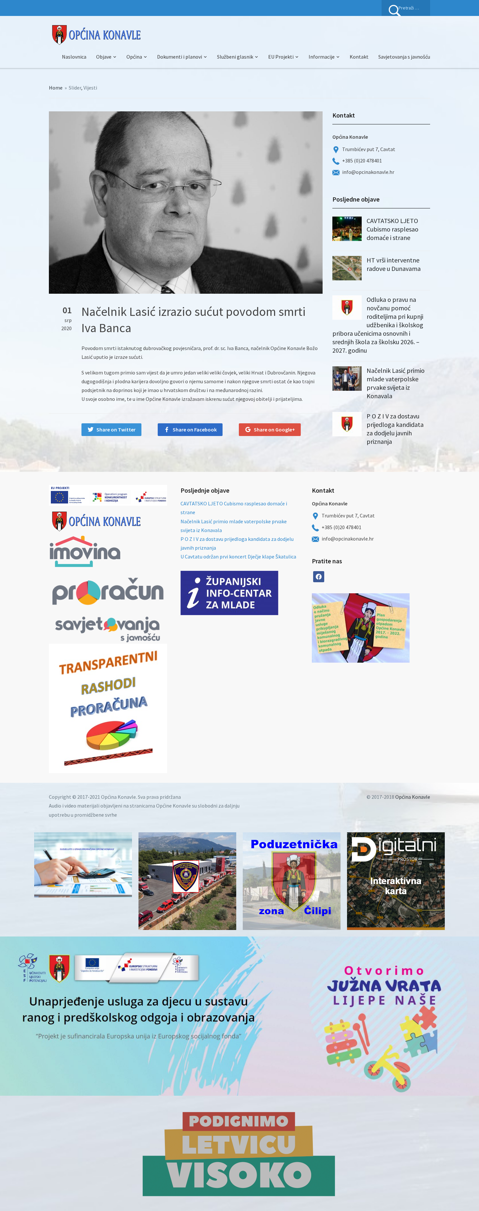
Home (56, 87)
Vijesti (90, 87)
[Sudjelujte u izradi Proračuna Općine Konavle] (83, 864)
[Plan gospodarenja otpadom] (385, 628)
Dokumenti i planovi (179, 56)
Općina (134, 56)
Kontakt (359, 56)
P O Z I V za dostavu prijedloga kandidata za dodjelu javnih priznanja (395, 428)
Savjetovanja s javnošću (404, 56)
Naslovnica (74, 56)
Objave (103, 56)
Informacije (322, 56)
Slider (75, 87)
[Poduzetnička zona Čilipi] (292, 881)
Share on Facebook (195, 429)
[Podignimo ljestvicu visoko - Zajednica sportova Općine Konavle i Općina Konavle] (239, 1153)
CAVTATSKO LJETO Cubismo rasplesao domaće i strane (392, 229)
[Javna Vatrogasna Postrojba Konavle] (187, 881)
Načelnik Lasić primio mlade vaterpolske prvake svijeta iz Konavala (396, 383)
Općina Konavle (412, 797)
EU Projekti (281, 56)
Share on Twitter (116, 429)
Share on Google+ (274, 429)
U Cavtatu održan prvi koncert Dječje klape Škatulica (238, 556)
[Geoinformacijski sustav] (396, 881)
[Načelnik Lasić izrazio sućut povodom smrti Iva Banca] (186, 202)
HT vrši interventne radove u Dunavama (394, 264)
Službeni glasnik (235, 56)
